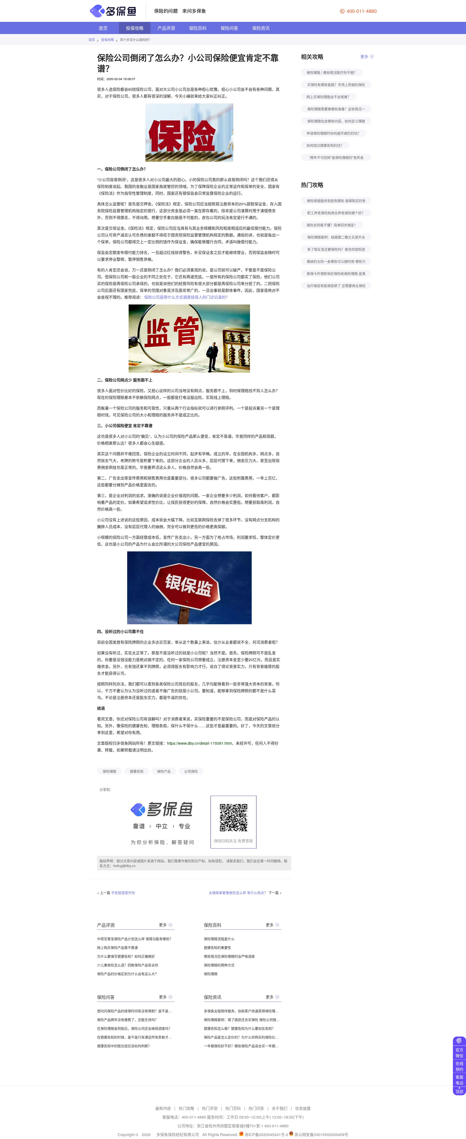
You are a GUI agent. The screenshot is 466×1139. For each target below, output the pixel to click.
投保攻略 (134, 28)
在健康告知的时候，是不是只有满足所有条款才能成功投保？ (136, 1037)
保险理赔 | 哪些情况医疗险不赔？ (332, 72)
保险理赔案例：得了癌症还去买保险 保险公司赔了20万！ (243, 1019)
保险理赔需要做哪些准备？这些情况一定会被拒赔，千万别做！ (336, 109)
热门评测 (209, 1108)
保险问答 (229, 28)
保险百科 (198, 28)
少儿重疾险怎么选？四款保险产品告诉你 (127, 964)
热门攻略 (186, 1108)
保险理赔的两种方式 (219, 964)
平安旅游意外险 (123, 892)
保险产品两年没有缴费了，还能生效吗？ (127, 1019)
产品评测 (166, 28)
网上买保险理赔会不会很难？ (329, 96)
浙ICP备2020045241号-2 (266, 1134)
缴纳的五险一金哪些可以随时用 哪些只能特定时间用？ (336, 262)
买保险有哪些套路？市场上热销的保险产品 (336, 85)
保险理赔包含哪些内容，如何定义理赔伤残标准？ (336, 121)
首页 (103, 28)
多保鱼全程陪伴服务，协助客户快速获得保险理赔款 (243, 1010)
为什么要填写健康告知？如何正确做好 (126, 956)
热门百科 (233, 1108)
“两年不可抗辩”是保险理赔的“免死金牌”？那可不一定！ (336, 158)
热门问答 (256, 1108)
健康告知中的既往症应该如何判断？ (124, 1045)
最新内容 (163, 1108)
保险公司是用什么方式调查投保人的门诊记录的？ (187, 297)
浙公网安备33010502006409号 (321, 1134)
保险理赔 (109, 771)
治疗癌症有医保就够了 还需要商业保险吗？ (336, 286)
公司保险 (191, 771)
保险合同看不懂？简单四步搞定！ (332, 224)
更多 (163, 925)
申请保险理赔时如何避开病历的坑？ (334, 133)
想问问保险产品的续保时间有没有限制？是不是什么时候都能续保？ (136, 1010)
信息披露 (303, 1108)
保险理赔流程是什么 (219, 938)
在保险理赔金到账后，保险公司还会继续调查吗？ (134, 1028)
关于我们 (279, 1108)
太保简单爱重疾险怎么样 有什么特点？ (238, 892)
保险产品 (164, 771)
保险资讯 (261, 28)
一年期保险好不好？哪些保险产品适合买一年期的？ (243, 1045)
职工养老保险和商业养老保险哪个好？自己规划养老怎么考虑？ (336, 213)
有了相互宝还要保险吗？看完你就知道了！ (336, 250)
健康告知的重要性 (217, 947)
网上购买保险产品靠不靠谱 (117, 947)
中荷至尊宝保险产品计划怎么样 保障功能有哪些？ (135, 938)
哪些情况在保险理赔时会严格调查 (229, 956)
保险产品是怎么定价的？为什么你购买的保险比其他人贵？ (243, 1037)
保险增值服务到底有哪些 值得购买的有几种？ (336, 201)
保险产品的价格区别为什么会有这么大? (127, 973)
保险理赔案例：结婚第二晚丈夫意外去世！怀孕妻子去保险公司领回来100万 (336, 238)
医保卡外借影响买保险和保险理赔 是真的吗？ (336, 274)
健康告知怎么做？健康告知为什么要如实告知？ (239, 1028)
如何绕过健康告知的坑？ (325, 145)
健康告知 (136, 771)
